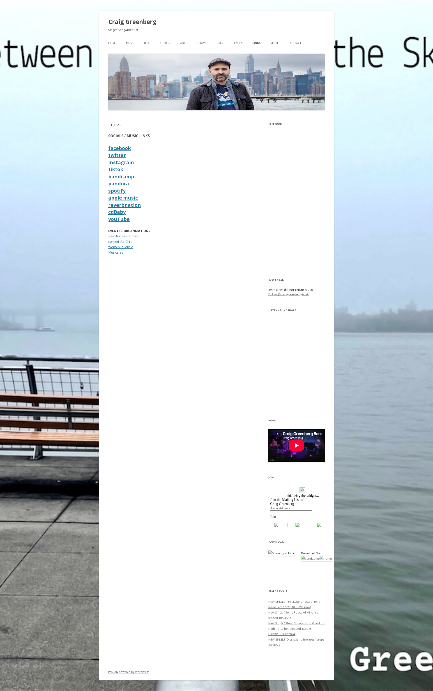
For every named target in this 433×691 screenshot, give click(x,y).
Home (112, 43)
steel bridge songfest (123, 236)
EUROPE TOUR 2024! (281, 634)
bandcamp (121, 176)
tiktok (115, 169)
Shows (202, 43)
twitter (117, 155)
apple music (123, 198)
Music (130, 43)
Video (184, 43)
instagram (121, 162)
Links (256, 43)
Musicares (115, 252)
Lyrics (238, 43)
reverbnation (124, 205)
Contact (294, 43)
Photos (164, 43)
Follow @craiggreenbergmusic (288, 294)
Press (220, 43)
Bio (146, 43)
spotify (117, 191)
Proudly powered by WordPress (128, 672)
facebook (119, 148)
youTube (119, 219)
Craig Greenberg (132, 22)
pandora (118, 183)
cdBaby (117, 212)
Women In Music (120, 247)
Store (274, 43)
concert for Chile (120, 241)
